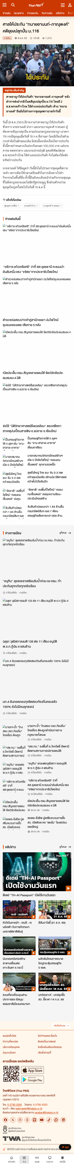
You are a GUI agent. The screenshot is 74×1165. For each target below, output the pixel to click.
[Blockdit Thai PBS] (56, 1120)
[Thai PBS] (36, 5)
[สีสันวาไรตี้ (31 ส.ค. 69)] (54, 909)
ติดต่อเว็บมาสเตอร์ (47, 1041)
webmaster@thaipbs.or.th (28, 1108)
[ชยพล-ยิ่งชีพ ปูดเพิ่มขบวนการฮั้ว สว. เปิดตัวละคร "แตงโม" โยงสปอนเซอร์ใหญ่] (14, 823)
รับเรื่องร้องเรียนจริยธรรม (50, 1047)
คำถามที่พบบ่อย (10, 1041)
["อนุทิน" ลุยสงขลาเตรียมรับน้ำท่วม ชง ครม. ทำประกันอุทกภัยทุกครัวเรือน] (37, 557)
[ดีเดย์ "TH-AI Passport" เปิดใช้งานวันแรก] (37, 871)
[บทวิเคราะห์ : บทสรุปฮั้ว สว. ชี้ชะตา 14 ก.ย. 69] (54, 982)
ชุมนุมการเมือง (10, 206)
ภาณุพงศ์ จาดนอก (51, 206)
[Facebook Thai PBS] (5, 1120)
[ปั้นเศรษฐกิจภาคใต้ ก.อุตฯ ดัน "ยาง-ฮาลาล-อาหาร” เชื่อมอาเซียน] (14, 444)
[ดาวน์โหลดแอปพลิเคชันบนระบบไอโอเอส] (32, 1070)
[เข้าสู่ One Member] (70, 5)
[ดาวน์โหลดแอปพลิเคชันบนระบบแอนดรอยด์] (32, 1079)
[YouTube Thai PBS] (41, 1120)
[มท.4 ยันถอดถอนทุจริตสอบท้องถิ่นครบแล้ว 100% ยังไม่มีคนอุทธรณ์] (37, 678)
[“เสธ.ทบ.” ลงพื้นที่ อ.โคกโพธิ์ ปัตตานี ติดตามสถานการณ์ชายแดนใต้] (14, 752)
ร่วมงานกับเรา (9, 1052)
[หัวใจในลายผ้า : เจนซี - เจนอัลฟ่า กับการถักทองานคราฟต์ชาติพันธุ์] (19, 909)
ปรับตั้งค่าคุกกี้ (44, 1052)
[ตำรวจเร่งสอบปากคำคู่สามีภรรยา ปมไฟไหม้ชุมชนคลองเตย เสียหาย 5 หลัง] (37, 296)
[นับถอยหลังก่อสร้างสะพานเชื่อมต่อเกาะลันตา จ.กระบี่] (19, 946)
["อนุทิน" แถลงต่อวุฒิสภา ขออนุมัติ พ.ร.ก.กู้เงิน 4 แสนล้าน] (14, 769)
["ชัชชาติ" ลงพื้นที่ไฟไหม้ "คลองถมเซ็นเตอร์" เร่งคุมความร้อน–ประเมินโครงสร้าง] (14, 495)
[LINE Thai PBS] (34, 1120)
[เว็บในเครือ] (4, 5)
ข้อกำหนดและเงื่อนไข (47, 1035)
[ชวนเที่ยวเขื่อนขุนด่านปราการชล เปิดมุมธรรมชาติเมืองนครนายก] (19, 982)
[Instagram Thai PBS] (20, 1120)
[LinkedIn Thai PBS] (63, 1120)
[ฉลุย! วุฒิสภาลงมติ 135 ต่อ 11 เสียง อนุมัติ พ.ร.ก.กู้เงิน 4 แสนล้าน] (37, 618)
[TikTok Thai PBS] (49, 1120)
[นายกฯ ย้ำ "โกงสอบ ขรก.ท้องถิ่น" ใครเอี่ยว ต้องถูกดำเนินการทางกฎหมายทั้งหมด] (14, 731)
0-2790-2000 (14, 1104)
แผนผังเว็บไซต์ (9, 1035)
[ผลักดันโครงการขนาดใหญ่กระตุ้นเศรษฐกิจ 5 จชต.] (54, 946)
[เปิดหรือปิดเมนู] (62, 5)
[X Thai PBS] (12, 1120)
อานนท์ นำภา (30, 206)
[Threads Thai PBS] (27, 1120)
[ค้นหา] (12, 5)
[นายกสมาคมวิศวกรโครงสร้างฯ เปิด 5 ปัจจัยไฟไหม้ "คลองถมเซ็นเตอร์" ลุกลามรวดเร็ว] (14, 461)
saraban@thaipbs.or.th (46, 1112)
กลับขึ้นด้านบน (59, 1025)
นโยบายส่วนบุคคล (11, 1047)
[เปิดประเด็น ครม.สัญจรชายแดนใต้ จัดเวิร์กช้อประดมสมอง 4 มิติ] (37, 349)
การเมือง (7, 38)
